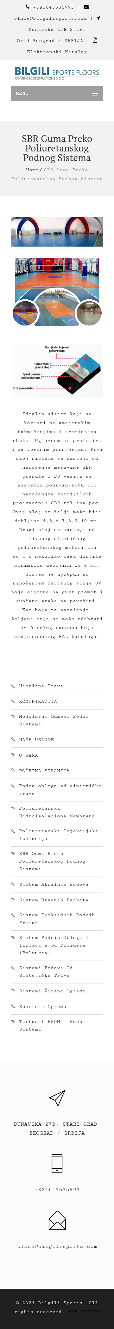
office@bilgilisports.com (50, 18)
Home (32, 169)
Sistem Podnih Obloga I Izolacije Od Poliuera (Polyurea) (54, 945)
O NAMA (28, 755)
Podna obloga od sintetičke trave (60, 789)
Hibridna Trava (41, 686)
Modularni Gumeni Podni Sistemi (54, 720)
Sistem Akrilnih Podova (54, 884)
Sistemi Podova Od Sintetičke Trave (46, 971)
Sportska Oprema (42, 1006)
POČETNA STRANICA (44, 770)
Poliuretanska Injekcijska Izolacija (58, 834)
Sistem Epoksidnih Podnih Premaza (57, 918)
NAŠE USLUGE (36, 739)
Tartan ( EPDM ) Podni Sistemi (52, 1025)
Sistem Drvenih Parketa (54, 900)
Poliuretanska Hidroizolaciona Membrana (57, 812)
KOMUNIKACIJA (38, 701)
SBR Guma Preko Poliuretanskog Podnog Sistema (52, 861)
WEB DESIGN (84, 1311)
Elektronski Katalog (57, 51)
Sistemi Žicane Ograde (52, 991)
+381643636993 (53, 7)
